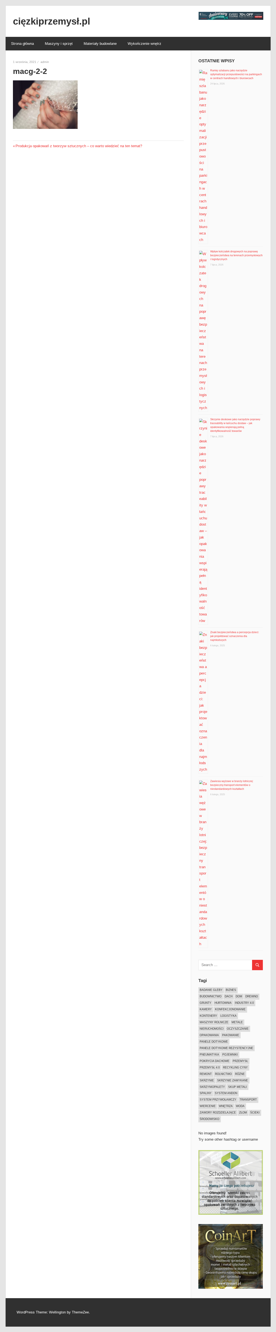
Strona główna (22, 44)
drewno (251, 996)
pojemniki (230, 1054)
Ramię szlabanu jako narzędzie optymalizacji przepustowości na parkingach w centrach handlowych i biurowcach (236, 74)
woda (240, 1106)
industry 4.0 (244, 1002)
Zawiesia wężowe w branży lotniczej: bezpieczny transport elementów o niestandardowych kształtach (231, 785)
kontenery (208, 1015)
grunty (205, 1002)
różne (240, 1074)
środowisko (209, 1119)
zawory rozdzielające (218, 1112)
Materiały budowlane (100, 44)
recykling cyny (235, 1067)
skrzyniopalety (212, 1086)
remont (206, 1074)
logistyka (228, 1015)
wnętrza (226, 1106)
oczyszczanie (238, 1028)
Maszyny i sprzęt (59, 44)
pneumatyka (209, 1054)
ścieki (255, 1112)
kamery (206, 1009)
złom (243, 1112)
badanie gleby (211, 990)
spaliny (206, 1093)
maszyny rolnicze (214, 1022)
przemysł (240, 1061)
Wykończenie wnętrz (144, 44)
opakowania (209, 1035)
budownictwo (210, 996)
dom (239, 996)
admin (45, 62)
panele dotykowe (214, 1041)
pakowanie (230, 1035)
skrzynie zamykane (232, 1080)
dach (228, 996)
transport (248, 1099)
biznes (231, 990)
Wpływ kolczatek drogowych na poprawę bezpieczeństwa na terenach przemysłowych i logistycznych (236, 255)
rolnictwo (223, 1074)
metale (237, 1022)
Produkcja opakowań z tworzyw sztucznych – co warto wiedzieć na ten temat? (78, 146)
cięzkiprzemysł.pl (51, 21)
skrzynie (207, 1080)
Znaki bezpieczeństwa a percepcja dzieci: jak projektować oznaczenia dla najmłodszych (234, 636)
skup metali (237, 1086)
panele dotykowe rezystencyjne (226, 1048)
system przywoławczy (218, 1099)
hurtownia (223, 1002)
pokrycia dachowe (214, 1061)
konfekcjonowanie (230, 1009)
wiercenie (208, 1106)
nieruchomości (212, 1028)
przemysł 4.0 (210, 1067)
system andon (226, 1093)
